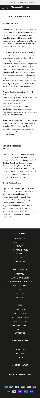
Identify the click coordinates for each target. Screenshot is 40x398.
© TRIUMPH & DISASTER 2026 (20, 375)
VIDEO (20, 357)
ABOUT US (20, 274)
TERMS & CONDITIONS (20, 278)
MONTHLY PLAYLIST (20, 365)
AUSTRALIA (20, 254)
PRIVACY (20, 289)
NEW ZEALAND (20, 238)
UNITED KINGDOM (20, 250)
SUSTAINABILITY (20, 285)
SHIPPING (20, 293)
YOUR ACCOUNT (20, 313)
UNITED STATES (20, 242)
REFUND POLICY (20, 329)
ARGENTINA (20, 261)
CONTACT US (20, 310)
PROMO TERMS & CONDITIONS (20, 282)
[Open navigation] (3, 7)
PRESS (20, 361)
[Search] (7, 8)
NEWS (20, 345)
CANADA (20, 257)
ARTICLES (20, 353)
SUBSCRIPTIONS (20, 321)
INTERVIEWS (20, 349)
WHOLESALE (20, 333)
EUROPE (20, 246)
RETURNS (20, 297)
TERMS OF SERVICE (20, 325)
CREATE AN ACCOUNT (20, 317)
